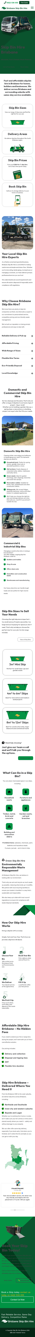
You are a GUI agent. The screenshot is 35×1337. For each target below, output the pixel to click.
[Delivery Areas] (17, 148)
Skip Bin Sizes (17, 108)
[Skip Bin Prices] (17, 174)
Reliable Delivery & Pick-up (14, 336)
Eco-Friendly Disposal (12, 365)
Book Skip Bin (17, 186)
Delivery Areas (17, 134)
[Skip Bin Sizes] (17, 122)
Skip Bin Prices (17, 160)
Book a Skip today (10, 1292)
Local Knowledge (10, 373)
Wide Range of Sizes (11, 350)
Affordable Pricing (10, 343)
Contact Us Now (17, 1299)
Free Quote (24, 2)
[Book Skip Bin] (17, 200)
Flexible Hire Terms (10, 358)
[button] (3, 27)
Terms (23, 1332)
